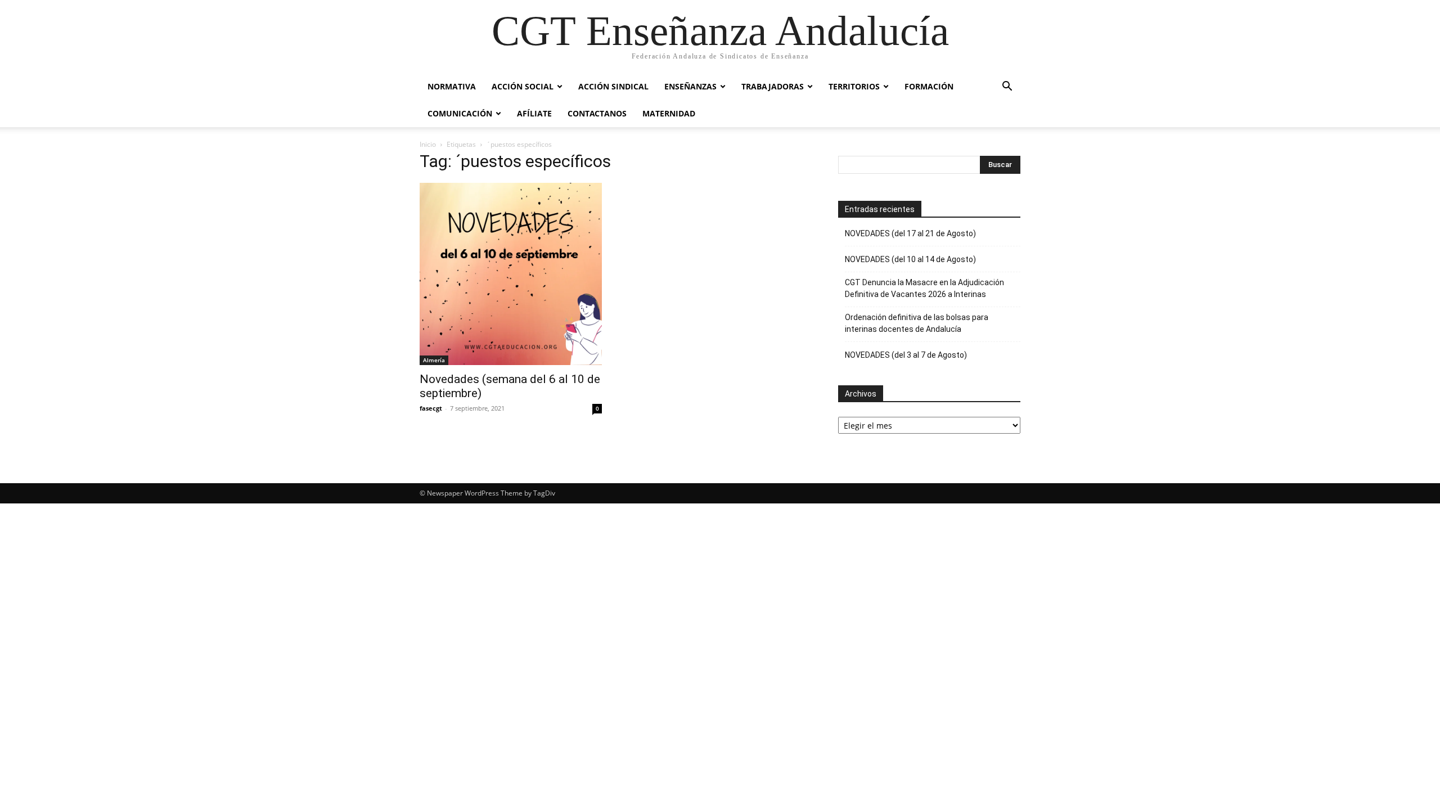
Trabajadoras (772, 86)
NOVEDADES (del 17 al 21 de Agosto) (910, 233)
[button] (1006, 87)
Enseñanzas (690, 86)
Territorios (854, 86)
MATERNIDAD (668, 113)
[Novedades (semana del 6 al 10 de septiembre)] (511, 274)
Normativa (452, 86)
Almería (434, 360)
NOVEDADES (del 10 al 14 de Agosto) (910, 259)
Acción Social (523, 86)
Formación (928, 86)
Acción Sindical (613, 86)
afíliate (534, 113)
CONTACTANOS (597, 113)
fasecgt (431, 408)
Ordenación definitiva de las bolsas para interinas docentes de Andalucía (916, 323)
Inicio (428, 144)
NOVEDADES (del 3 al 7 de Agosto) (906, 354)
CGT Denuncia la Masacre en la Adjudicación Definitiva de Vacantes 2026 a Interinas (924, 288)
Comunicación (460, 113)
